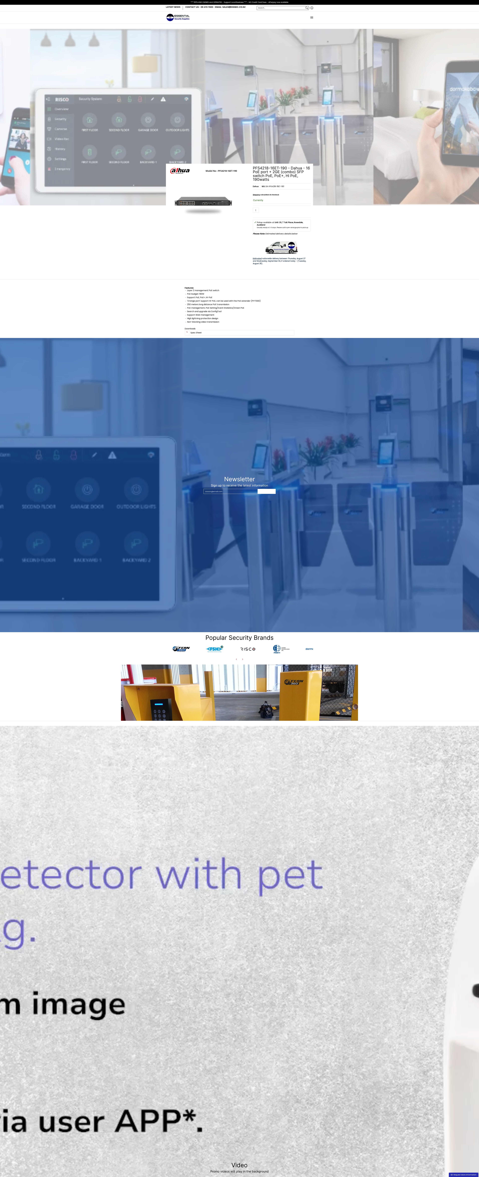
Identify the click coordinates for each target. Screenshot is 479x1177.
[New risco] (247, 649)
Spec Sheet (196, 332)
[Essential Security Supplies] (178, 17)
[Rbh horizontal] (281, 649)
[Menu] (311, 17)
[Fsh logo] (214, 649)
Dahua (256, 186)
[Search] (307, 8)
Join (266, 491)
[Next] (242, 659)
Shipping (256, 195)
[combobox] (281, 8)
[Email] (181, 649)
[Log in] (311, 8)
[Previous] (236, 659)
